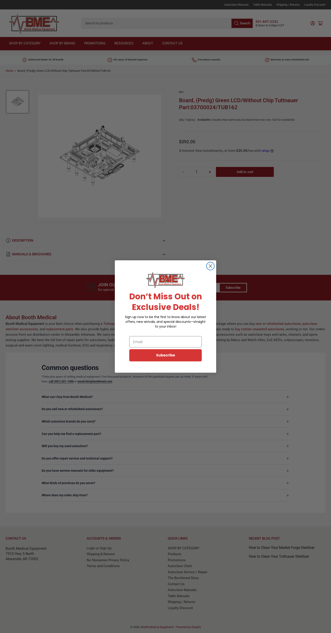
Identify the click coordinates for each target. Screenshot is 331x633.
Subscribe (165, 355)
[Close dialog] (210, 266)
